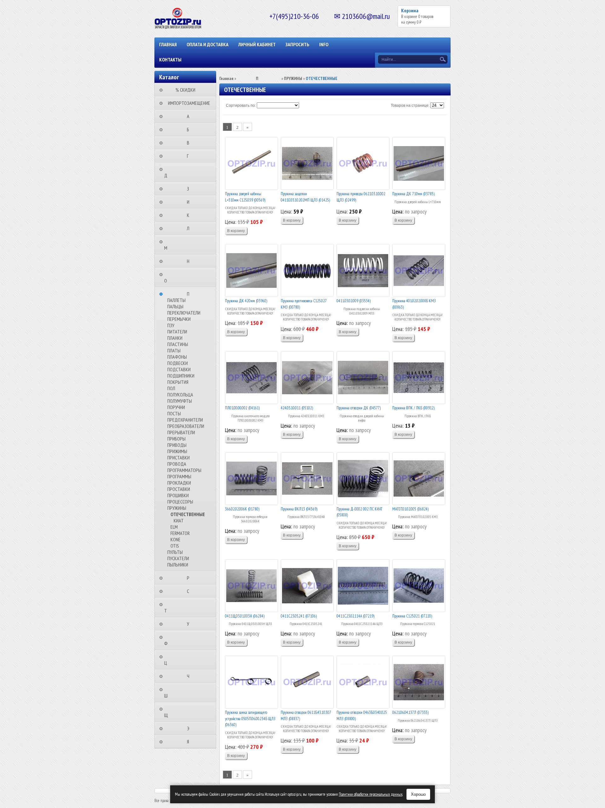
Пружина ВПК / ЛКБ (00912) (413, 408)
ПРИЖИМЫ (177, 451)
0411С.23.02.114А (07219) (355, 616)
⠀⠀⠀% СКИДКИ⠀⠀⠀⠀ (187, 90)
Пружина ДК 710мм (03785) (413, 193)
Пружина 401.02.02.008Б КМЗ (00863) (414, 304)
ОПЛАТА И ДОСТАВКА (207, 44)
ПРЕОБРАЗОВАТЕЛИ (185, 426)
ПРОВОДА (176, 464)
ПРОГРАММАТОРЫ (184, 470)
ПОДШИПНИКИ (180, 376)
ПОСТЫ (174, 413)
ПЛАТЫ (174, 350)
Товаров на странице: (410, 105)
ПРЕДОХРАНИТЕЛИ (185, 420)
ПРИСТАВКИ (178, 457)
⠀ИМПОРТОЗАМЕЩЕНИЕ (187, 103)
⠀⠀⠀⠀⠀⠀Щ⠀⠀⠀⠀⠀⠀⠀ (179, 712)
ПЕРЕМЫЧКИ (179, 319)
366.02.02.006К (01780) (242, 509)
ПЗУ (170, 325)
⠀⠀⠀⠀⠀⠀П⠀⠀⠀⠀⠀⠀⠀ (190, 294)
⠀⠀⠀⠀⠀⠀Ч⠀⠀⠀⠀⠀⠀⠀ (190, 676)
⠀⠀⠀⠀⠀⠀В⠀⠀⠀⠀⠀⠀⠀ (190, 142)
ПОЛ (171, 388)
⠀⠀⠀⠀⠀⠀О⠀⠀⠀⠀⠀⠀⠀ (178, 277)
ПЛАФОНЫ (177, 357)
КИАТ (179, 520)
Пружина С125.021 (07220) (412, 616)
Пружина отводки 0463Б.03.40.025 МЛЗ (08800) (362, 715)
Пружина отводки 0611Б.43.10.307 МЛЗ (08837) (306, 715)
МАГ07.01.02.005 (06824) (410, 509)
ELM (174, 527)
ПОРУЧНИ (176, 407)
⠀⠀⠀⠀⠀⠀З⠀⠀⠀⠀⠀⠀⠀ (190, 188)
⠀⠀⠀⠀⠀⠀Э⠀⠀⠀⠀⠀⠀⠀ (190, 728)
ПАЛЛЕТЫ (176, 300)
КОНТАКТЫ (170, 59)
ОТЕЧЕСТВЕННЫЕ (187, 514)
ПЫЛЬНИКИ (177, 564)
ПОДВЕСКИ (177, 363)
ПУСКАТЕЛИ (178, 558)
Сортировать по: (241, 105)
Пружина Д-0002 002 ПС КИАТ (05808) (359, 512)
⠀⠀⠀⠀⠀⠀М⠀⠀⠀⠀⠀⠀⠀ (179, 244)
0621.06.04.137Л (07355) (410, 712)
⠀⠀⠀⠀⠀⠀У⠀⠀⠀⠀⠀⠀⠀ (190, 624)
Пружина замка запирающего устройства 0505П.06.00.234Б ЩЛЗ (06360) (250, 718)
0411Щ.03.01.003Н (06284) (244, 616)
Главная (168, 44)
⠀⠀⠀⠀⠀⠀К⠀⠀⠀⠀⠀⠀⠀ (190, 215)
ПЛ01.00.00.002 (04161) (242, 408)
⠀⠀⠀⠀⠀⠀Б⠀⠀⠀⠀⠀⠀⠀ (190, 129)
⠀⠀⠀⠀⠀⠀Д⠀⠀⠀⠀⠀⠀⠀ (179, 172)
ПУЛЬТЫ (175, 552)
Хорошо (418, 794)
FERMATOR (180, 533)
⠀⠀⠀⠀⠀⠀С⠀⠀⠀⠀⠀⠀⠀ (190, 591)
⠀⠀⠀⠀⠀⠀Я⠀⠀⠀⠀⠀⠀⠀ (190, 741)
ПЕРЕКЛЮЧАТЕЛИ (183, 313)
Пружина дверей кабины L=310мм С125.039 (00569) (245, 197)
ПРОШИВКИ (178, 495)
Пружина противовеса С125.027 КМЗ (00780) (303, 304)
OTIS (174, 546)
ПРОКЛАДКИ (179, 483)
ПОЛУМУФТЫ (179, 401)
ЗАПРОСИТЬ (297, 44)
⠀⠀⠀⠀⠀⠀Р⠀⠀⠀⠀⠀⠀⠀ (190, 578)
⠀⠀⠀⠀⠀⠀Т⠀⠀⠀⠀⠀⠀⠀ (178, 607)
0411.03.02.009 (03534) (354, 301)
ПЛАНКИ (174, 338)
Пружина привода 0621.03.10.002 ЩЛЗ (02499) (361, 197)
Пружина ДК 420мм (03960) (246, 301)
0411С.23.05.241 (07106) (299, 616)
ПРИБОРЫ (176, 438)
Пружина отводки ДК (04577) (359, 408)
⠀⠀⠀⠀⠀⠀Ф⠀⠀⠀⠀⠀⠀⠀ (179, 640)
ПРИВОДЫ (177, 445)
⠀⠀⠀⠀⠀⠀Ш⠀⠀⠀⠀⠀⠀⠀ (179, 692)
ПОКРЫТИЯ (177, 382)
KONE (175, 539)
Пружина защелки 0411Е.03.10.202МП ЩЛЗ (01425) (305, 197)
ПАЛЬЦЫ (175, 306)
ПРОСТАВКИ (178, 489)
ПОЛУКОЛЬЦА (180, 394)
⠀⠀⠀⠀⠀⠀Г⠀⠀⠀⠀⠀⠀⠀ (189, 156)
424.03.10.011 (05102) (297, 408)
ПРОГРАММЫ (179, 476)
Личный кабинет (257, 44)
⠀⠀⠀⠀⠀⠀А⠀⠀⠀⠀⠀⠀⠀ (190, 116)
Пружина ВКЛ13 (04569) (299, 509)
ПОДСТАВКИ (179, 369)
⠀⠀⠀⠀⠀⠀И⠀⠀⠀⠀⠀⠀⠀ (190, 202)
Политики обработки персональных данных (370, 794)
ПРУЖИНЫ (176, 508)
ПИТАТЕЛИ (177, 331)
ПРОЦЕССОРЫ (180, 501)
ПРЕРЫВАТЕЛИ (181, 432)
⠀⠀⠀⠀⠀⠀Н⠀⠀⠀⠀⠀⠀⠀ (190, 261)
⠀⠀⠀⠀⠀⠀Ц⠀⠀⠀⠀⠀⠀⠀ (178, 659)
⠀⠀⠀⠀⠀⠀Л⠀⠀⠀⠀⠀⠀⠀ (190, 228)
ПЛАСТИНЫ (177, 344)
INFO (323, 44)
